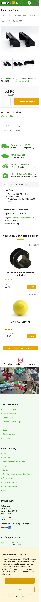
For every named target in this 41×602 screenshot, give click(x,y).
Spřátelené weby (9, 434)
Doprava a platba (9, 409)
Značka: (18, 21)
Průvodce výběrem (10, 482)
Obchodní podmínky (10, 414)
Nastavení (20, 596)
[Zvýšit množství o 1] (11, 100)
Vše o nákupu (8, 426)
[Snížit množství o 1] (11, 103)
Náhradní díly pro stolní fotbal (14, 462)
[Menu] (36, 3)
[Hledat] (17, 3)
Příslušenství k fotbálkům (23, 218)
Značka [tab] (28, 184)
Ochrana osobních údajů (12, 422)
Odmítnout (20, 589)
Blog (4, 490)
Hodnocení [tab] (13, 184)
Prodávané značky (10, 486)
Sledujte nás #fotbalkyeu (21, 364)
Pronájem (6, 458)
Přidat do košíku (27, 101)
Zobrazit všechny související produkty (20, 348)
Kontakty (6, 438)
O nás (5, 430)
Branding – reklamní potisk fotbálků (16, 474)
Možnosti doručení (22, 81)
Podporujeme (8, 478)
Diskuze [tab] (21, 184)
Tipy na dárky (8, 466)
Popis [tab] (5, 184)
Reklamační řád (8, 418)
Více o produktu (7, 116)
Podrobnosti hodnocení (31, 16)
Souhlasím (19, 581)
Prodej (5, 453)
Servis (5, 470)
